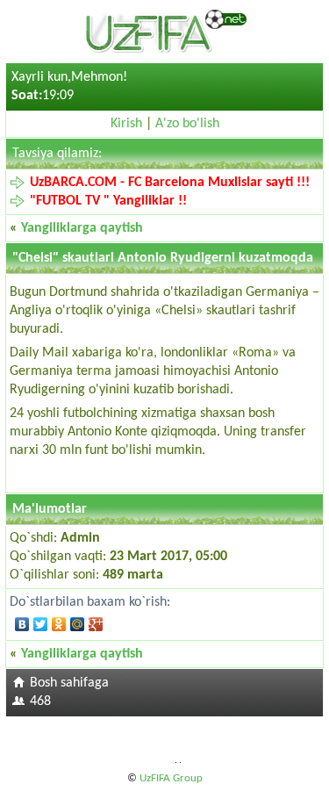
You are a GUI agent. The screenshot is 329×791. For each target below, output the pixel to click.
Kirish (126, 124)
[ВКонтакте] (22, 624)
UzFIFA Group (171, 778)
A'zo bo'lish (187, 124)
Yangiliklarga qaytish (82, 228)
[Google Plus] (96, 624)
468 (40, 701)
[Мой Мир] (77, 624)
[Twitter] (41, 624)
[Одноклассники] (59, 624)
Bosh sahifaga (69, 683)
